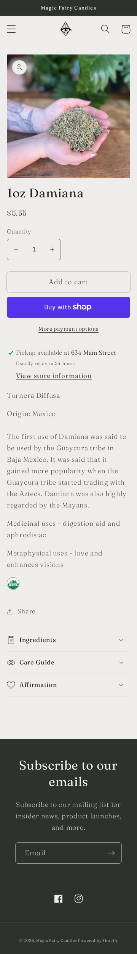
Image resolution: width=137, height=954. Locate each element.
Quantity (19, 231)
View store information (54, 375)
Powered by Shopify (98, 940)
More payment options (68, 328)
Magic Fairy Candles (56, 940)
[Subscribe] (111, 853)
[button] (12, 29)
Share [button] (27, 611)
